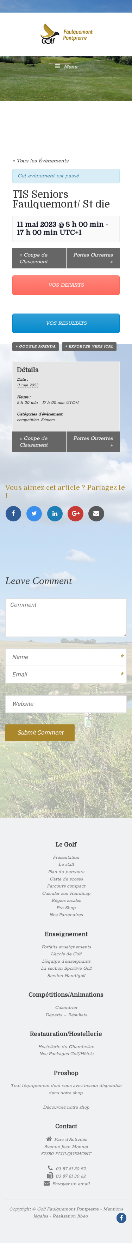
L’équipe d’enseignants (66, 961)
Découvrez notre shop (66, 1107)
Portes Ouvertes (93, 258)
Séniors (48, 419)
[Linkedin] (57, 514)
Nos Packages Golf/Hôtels (66, 1054)
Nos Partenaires (66, 915)
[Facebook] (15, 514)
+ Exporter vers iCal (89, 346)
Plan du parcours (66, 872)
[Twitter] (36, 514)
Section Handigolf (66, 976)
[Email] (97, 514)
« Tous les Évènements (40, 160)
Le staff (66, 865)
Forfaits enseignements (66, 947)
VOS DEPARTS (66, 285)
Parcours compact (66, 886)
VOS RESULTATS (66, 323)
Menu (69, 66)
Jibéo (82, 1216)
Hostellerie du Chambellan (66, 1047)
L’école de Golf (66, 954)
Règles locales (66, 901)
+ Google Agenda (35, 346)
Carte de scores (66, 879)
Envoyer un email (70, 1184)
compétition (28, 419)
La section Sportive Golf (66, 968)
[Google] (77, 514)
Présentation (66, 858)
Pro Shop (66, 908)
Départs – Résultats (66, 1015)
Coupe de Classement (33, 258)
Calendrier (66, 1008)
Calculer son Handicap (66, 894)
